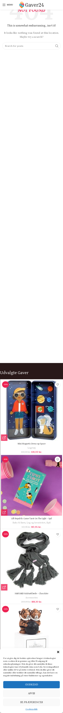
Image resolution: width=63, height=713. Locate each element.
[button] (58, 652)
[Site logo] (31, 4)
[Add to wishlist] (57, 384)
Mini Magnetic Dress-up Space (32, 444)
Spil (48, 522)
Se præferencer (31, 702)
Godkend (31, 684)
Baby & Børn (19, 522)
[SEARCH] (57, 46)
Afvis (31, 693)
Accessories (32, 597)
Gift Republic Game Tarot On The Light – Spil (31, 518)
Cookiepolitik (31, 709)
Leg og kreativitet (36, 522)
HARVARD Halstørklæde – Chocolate (31, 593)
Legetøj (32, 447)
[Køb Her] (4, 437)
